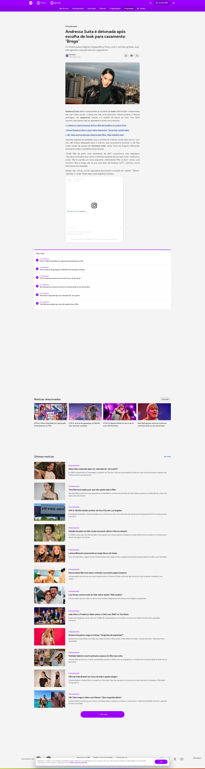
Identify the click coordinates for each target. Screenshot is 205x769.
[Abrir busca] (150, 3)
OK (161, 762)
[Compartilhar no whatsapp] (126, 55)
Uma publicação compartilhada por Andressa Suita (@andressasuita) (94, 239)
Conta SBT (163, 3)
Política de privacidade (103, 757)
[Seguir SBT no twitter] (175, 759)
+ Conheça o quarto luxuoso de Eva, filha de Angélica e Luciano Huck (95, 125)
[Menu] (173, 3)
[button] (50, 418)
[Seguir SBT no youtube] (182, 759)
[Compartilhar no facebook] (131, 55)
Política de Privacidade (78, 763)
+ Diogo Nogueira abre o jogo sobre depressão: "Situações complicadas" (97, 130)
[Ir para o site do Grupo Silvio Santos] (32, 759)
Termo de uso (121, 757)
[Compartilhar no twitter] (137, 55)
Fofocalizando (71, 26)
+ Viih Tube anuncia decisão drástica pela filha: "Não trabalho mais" (94, 135)
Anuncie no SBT (83, 757)
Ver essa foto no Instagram (76, 211)
